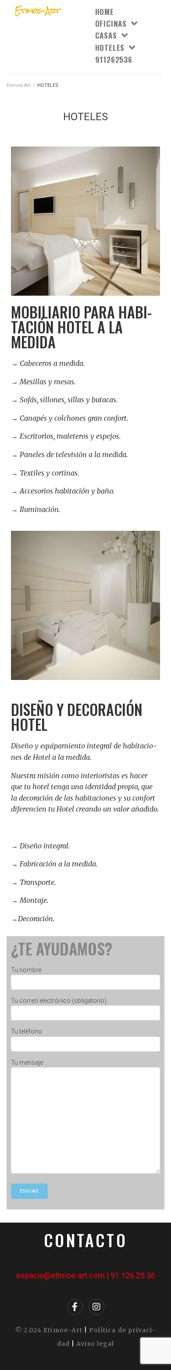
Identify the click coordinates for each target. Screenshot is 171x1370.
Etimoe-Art (18, 85)
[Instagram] (96, 1307)
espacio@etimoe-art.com (60, 1275)
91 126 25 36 (132, 1275)
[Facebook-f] (75, 1307)
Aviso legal (95, 1344)
